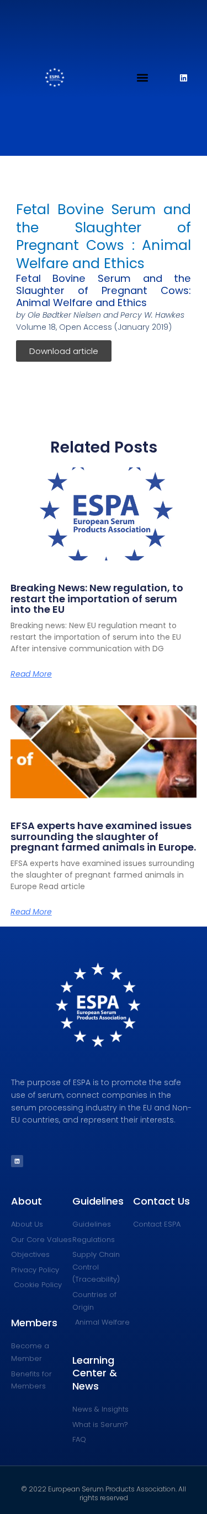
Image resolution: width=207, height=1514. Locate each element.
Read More (31, 674)
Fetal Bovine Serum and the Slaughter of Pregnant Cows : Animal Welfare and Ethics (104, 236)
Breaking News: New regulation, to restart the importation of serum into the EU (96, 599)
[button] (143, 78)
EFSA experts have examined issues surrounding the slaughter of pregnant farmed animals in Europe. (103, 836)
